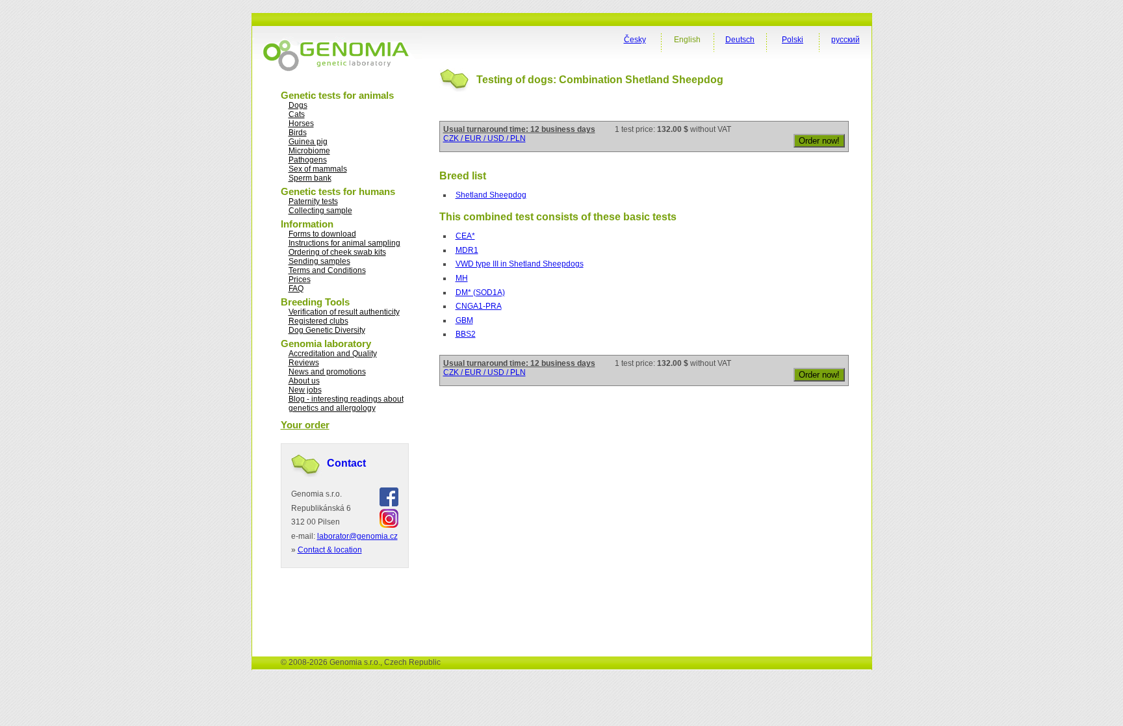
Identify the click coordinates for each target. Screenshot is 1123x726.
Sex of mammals (318, 169)
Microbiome (309, 150)
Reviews (304, 362)
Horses (301, 123)
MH (462, 278)
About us (304, 380)
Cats (297, 114)
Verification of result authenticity (344, 312)
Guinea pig (308, 141)
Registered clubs (318, 321)
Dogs (298, 105)
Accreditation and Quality (333, 353)
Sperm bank (310, 178)
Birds (298, 132)
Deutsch (740, 40)
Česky (635, 40)
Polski (792, 40)
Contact (346, 463)
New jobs (305, 390)
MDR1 (467, 250)
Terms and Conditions (327, 270)
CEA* (465, 235)
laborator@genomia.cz (357, 536)
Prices (300, 279)
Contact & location (330, 549)
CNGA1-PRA (479, 306)
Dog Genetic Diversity (327, 330)
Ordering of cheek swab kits (337, 252)
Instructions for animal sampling (344, 243)
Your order (305, 424)
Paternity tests (313, 201)
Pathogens (308, 159)
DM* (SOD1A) (480, 292)
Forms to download (322, 234)
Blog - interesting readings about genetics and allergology (346, 404)
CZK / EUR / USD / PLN (484, 138)
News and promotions (327, 371)
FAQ (296, 288)
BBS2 (466, 334)
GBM (464, 320)
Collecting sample (320, 210)
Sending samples (319, 261)
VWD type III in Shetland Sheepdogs (520, 263)
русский (845, 40)
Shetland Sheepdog (491, 195)
